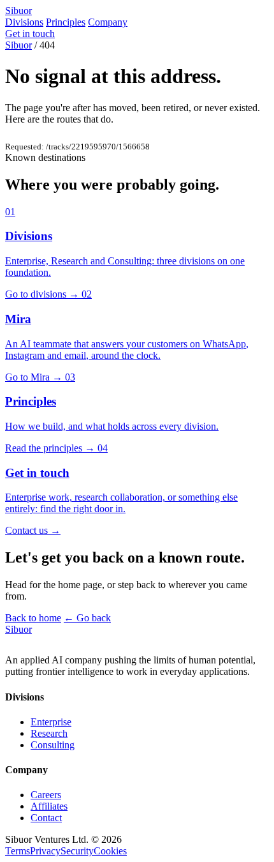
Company (107, 22)
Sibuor (18, 45)
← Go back (87, 617)
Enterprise (51, 721)
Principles (65, 22)
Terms (17, 850)
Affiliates (49, 806)
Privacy (45, 850)
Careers (46, 794)
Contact (46, 817)
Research (49, 733)
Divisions (24, 22)
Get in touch (30, 33)
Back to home (33, 617)
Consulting (53, 744)
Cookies (110, 850)
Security (77, 850)
